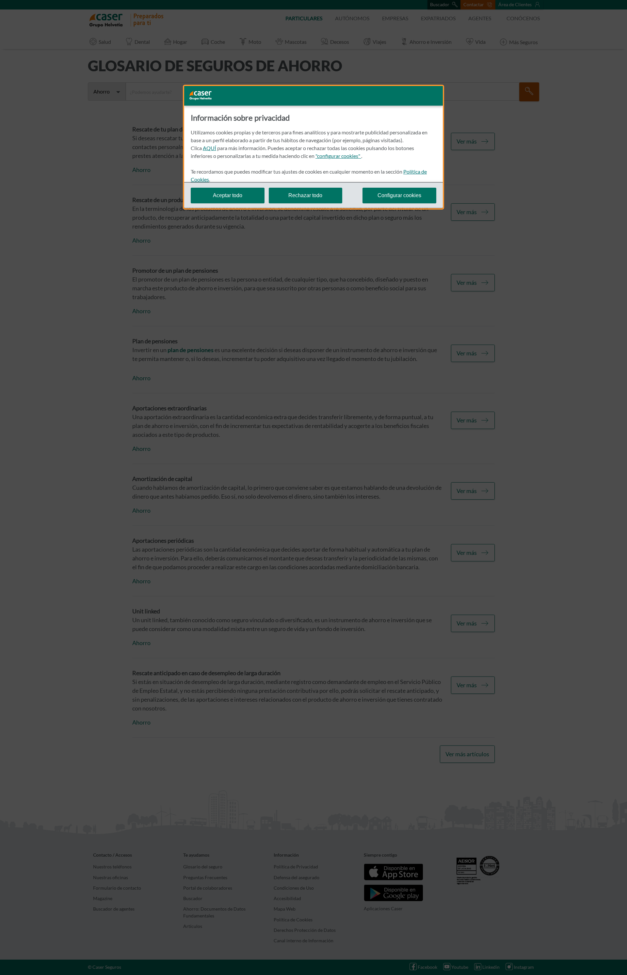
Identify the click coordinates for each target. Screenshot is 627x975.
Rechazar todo (305, 195)
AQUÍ (209, 148)
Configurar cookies (399, 195)
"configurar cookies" (338, 156)
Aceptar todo (227, 195)
